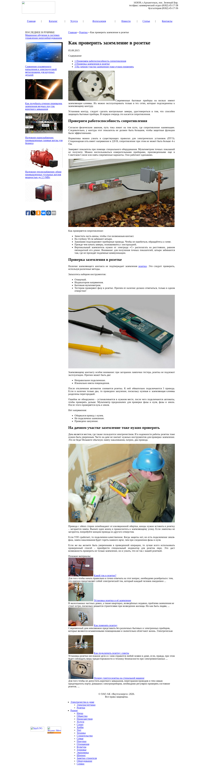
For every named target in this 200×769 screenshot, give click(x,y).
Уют (79, 730)
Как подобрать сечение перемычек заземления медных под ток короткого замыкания (43, 106)
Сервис (81, 763)
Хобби (80, 727)
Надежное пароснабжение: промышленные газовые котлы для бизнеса (43, 140)
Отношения (83, 744)
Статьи (146, 21)
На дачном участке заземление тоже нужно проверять (104, 66)
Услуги (74, 21)
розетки (142, 266)
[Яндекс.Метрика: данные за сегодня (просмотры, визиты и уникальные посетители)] (54, 728)
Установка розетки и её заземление (112, 600)
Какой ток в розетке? (105, 575)
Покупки (81, 741)
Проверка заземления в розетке (92, 64)
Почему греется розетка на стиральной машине (119, 678)
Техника (81, 733)
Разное (74, 710)
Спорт (80, 724)
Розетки (83, 32)
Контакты (167, 21)
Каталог (53, 21)
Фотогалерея (99, 21)
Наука (80, 713)
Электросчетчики (86, 705)
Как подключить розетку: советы (111, 653)
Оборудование (84, 761)
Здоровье (81, 749)
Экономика (83, 752)
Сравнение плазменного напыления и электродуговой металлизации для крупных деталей (41, 70)
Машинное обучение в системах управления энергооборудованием (43, 36)
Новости (126, 21)
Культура (81, 747)
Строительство (85, 735)
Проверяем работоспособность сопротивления (100, 61)
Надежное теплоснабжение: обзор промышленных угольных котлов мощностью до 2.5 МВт (43, 174)
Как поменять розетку (105, 625)
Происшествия (84, 719)
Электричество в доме (82, 702)
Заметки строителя (87, 758)
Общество (82, 716)
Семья (80, 738)
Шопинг (81, 755)
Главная (31, 21)
